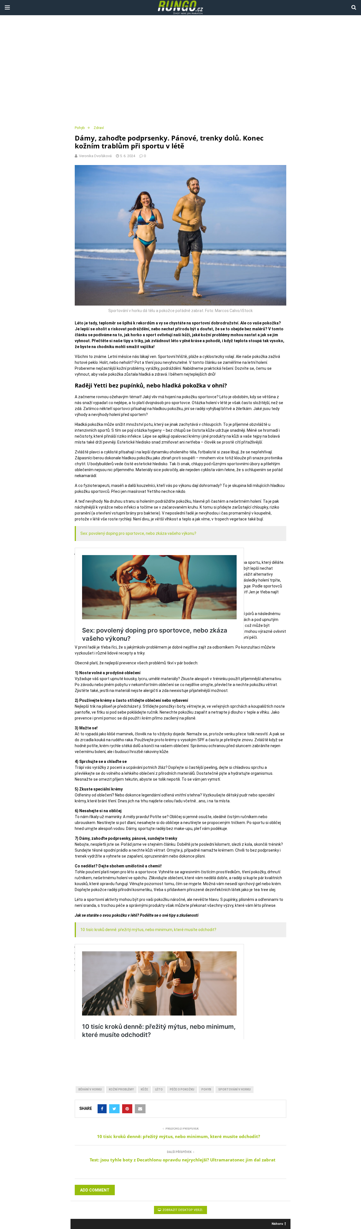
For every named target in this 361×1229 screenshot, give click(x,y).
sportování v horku (234, 1089)
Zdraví (99, 128)
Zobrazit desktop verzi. (182, 1210)
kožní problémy (121, 1089)
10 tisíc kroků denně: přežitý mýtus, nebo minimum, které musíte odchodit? (148, 929)
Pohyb (80, 128)
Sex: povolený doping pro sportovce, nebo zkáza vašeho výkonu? (138, 533)
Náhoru (277, 1223)
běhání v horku (90, 1089)
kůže (144, 1089)
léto (159, 1089)
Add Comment (94, 1190)
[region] (180, 70)
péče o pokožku (182, 1089)
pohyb (206, 1089)
